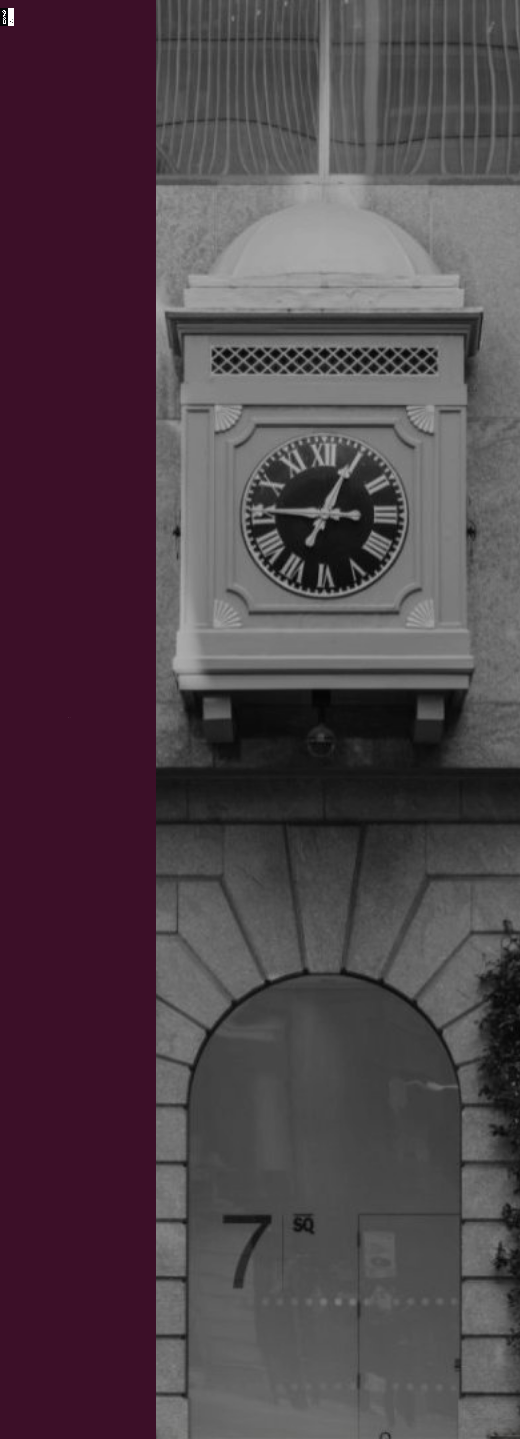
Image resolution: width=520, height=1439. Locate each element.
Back (69, 718)
